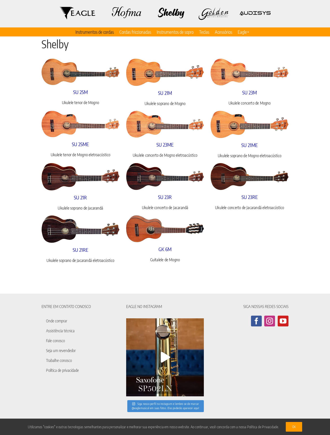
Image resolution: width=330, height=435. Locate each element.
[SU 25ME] (80, 124)
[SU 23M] (249, 72)
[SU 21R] (80, 176)
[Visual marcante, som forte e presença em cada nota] (165, 357)
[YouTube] (283, 321)
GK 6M (165, 249)
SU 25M (80, 92)
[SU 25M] (80, 72)
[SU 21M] (165, 72)
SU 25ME (80, 144)
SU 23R (165, 197)
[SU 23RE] (249, 176)
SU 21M (165, 93)
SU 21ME (249, 145)
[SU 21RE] (80, 229)
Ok (294, 427)
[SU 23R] (165, 176)
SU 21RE (80, 250)
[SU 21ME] (249, 124)
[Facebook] (256, 321)
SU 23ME (165, 144)
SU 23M (249, 92)
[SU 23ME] (165, 124)
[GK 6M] (165, 228)
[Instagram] (269, 321)
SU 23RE (250, 197)
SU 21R (80, 197)
